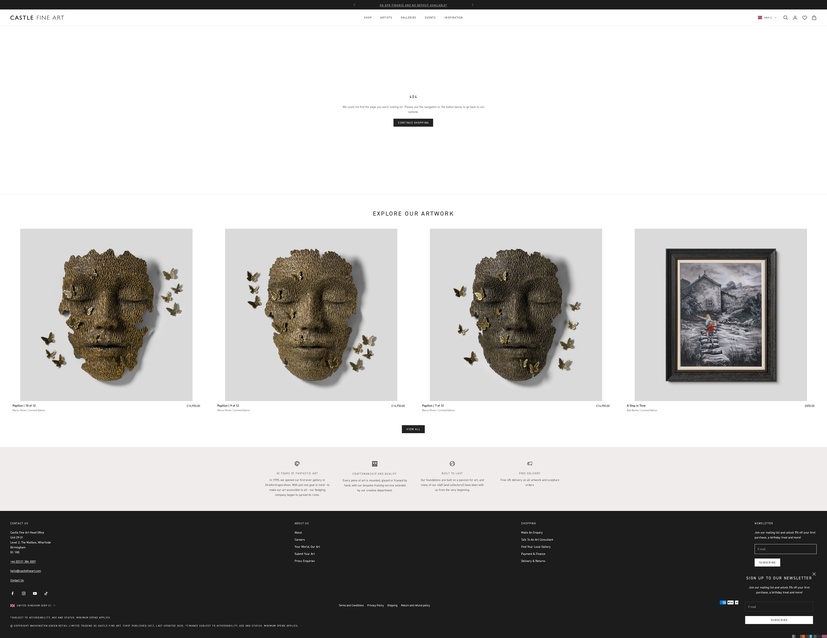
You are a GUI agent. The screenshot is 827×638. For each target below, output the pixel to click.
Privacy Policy (375, 605)
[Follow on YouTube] (35, 593)
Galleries (408, 17)
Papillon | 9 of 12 (228, 406)
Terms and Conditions (351, 605)
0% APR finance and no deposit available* (413, 4)
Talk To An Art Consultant (537, 539)
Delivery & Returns (533, 561)
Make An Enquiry (532, 532)
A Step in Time (636, 406)
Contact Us (17, 580)
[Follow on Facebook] (12, 593)
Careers (300, 539)
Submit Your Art (305, 554)
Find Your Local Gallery (536, 546)
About (298, 532)
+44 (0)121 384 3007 (23, 561)
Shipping (392, 605)
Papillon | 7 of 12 (433, 406)
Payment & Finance (533, 554)
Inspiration (454, 17)
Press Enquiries (305, 561)
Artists (386, 17)
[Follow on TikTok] (46, 593)
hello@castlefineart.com (25, 571)
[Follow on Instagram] (24, 593)
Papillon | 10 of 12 (24, 406)
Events (430, 17)
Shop (368, 17)
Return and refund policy (415, 605)
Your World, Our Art (307, 546)
